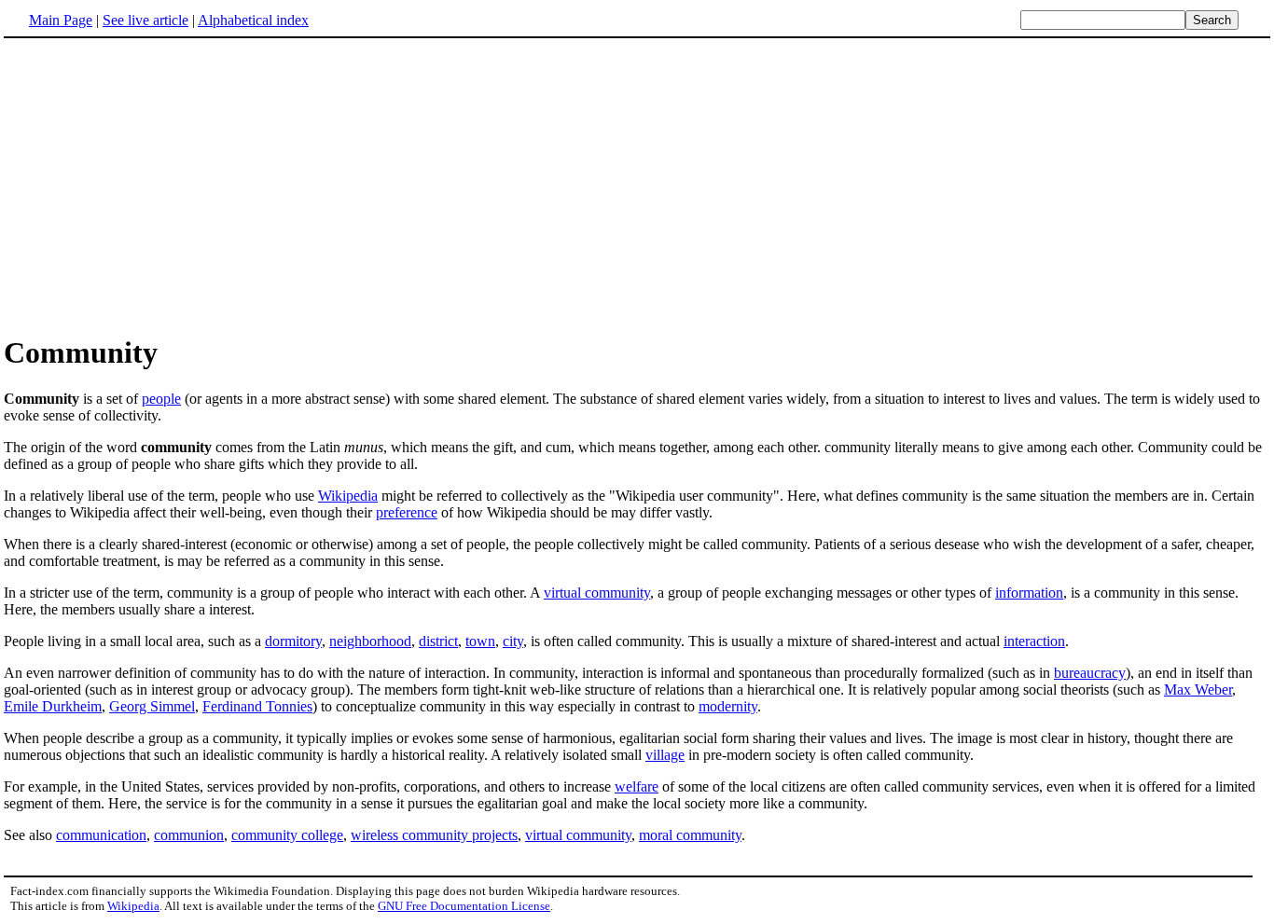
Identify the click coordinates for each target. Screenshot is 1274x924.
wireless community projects (434, 835)
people (161, 399)
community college (287, 835)
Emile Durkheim (53, 706)
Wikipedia (348, 495)
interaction (1034, 641)
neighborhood (370, 641)
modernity (728, 706)
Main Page (60, 20)
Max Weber (1198, 689)
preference (406, 512)
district (438, 641)
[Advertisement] (160, 185)
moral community (690, 835)
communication (101, 835)
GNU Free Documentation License (464, 906)
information (1029, 592)
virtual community (597, 592)
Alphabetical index (253, 20)
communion (189, 835)
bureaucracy (1090, 673)
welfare (636, 786)
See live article (145, 20)
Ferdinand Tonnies (257, 706)
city (513, 641)
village (665, 755)
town (480, 641)
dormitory (293, 641)
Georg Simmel (152, 706)
